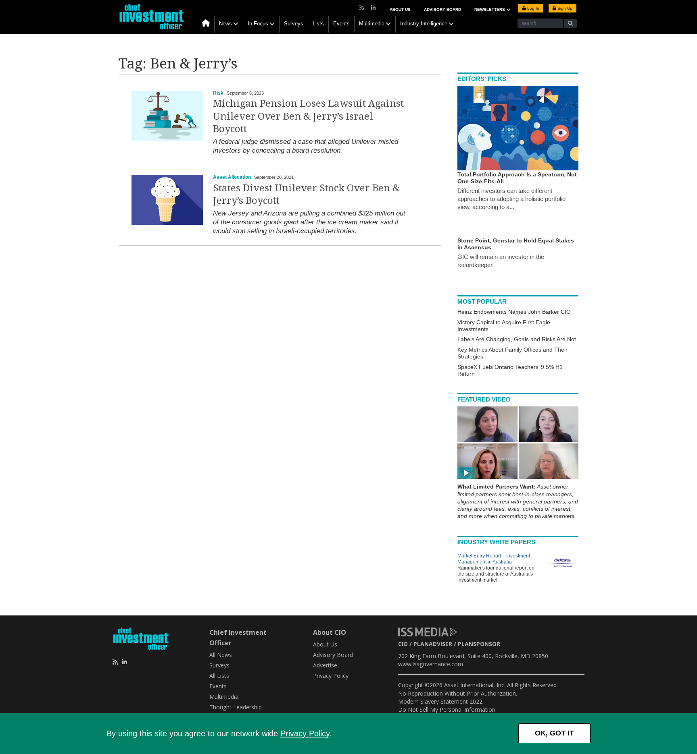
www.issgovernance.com (430, 664)
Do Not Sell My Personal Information (446, 709)
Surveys (293, 24)
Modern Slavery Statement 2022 (440, 701)
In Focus (258, 24)
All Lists (219, 675)
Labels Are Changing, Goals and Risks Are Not (516, 339)
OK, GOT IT (554, 733)
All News (220, 655)
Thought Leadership (235, 707)
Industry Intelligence (423, 24)
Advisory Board (442, 9)
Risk (218, 93)
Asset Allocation (232, 177)
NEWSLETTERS (490, 9)
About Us (400, 9)
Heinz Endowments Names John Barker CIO (514, 312)
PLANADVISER (432, 644)
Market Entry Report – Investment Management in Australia (493, 559)
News (225, 24)
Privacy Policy (305, 733)
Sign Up (564, 8)
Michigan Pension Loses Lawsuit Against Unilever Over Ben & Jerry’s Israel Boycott (308, 116)
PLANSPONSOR (479, 644)
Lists (318, 24)
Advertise (325, 665)
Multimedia (371, 24)
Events (341, 24)
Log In (532, 8)
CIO (403, 644)
